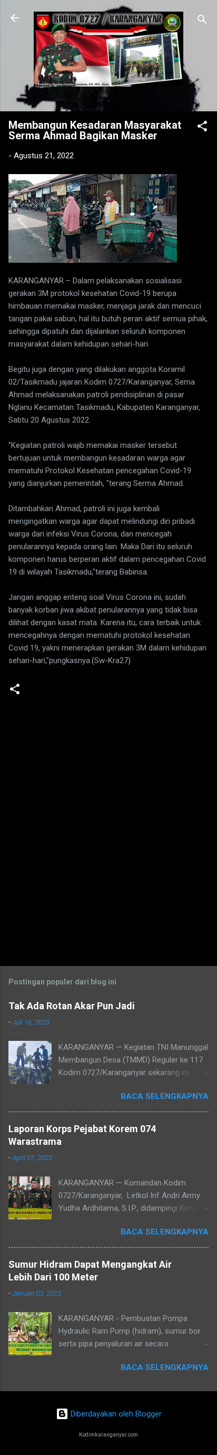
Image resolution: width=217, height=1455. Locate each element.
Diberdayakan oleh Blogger (115, 1414)
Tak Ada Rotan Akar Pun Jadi (71, 1005)
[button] (202, 128)
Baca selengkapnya (165, 1096)
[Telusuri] (202, 21)
